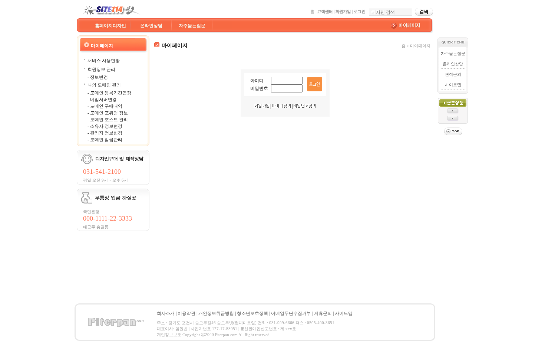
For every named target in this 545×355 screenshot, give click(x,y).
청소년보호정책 (252, 313)
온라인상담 (151, 25)
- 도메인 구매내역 (104, 106)
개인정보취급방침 (216, 313)
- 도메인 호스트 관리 (107, 119)
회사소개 (166, 313)
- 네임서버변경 (102, 99)
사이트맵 (453, 84)
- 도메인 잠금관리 (104, 139)
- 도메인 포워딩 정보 (107, 112)
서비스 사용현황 (103, 60)
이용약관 (186, 313)
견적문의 (453, 74)
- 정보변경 (97, 77)
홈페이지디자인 (110, 25)
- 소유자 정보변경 (104, 126)
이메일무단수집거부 (291, 313)
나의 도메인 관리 (104, 85)
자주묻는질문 (192, 25)
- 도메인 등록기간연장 (109, 92)
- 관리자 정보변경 (104, 133)
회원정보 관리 (101, 69)
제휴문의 (323, 313)
